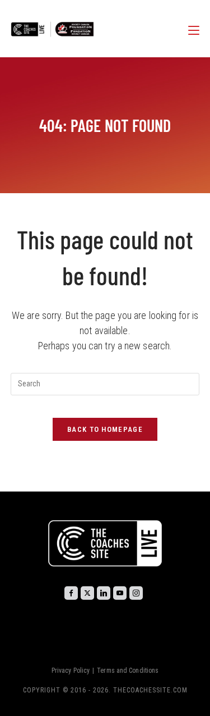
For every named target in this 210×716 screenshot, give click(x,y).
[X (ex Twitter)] (87, 593)
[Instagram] (136, 593)
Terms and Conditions (127, 670)
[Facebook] (71, 593)
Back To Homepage (105, 429)
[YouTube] (120, 593)
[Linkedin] (103, 593)
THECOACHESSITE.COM (150, 690)
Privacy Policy (71, 670)
